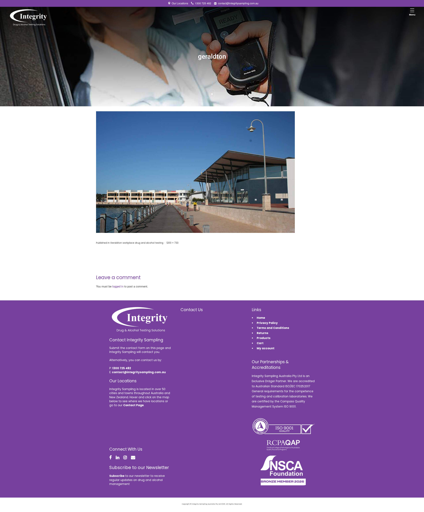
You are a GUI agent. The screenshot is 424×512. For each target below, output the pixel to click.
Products (263, 338)
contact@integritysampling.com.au (238, 3)
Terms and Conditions (273, 328)
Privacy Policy (267, 323)
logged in (117, 286)
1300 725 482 (203, 3)
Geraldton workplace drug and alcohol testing (136, 242)
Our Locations (180, 3)
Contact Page (133, 405)
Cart (260, 343)
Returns (262, 333)
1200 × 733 (172, 242)
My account (265, 348)
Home (261, 318)
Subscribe (116, 476)
